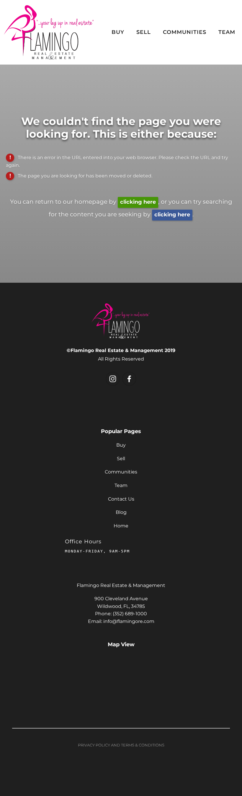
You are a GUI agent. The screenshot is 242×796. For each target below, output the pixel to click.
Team (226, 32)
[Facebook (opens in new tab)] (129, 379)
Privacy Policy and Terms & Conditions (121, 745)
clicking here (138, 202)
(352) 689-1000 (130, 614)
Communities (184, 32)
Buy (118, 32)
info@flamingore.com (128, 621)
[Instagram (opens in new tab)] (113, 379)
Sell (143, 32)
